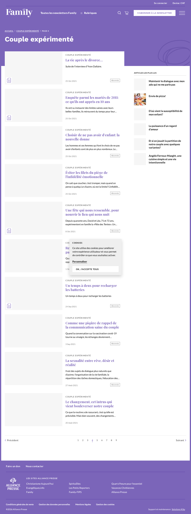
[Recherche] (120, 13)
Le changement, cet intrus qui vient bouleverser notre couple (90, 404)
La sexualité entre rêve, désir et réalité (90, 362)
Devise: (179, 3)
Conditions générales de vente (20, 504)
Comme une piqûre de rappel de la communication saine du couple (92, 325)
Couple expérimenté (27, 31)
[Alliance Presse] (13, 490)
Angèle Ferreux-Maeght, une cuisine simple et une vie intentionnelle (165, 159)
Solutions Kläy (178, 509)
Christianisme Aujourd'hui (39, 483)
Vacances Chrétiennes (122, 487)
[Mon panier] (126, 13)
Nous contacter (34, 466)
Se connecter (160, 3)
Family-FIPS (75, 492)
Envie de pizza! (157, 96)
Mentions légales (83, 504)
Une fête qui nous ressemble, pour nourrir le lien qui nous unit (92, 212)
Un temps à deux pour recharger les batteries (91, 287)
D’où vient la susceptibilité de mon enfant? (165, 112)
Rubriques (90, 12)
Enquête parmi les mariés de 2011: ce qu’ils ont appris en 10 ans (92, 99)
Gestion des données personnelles (54, 504)
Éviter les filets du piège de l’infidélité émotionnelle (87, 174)
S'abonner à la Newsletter (154, 13)
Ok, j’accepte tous (87, 269)
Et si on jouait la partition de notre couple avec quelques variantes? (165, 144)
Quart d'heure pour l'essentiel (126, 483)
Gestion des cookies (105, 504)
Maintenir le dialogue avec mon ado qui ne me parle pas (167, 83)
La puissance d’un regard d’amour (163, 127)
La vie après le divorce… (84, 60)
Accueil (9, 31)
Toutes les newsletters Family (59, 12)
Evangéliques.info (35, 487)
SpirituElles (75, 483)
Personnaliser (79, 261)
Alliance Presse (119, 492)
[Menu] (182, 13)
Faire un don (13, 466)
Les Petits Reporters (79, 487)
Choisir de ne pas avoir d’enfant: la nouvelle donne (93, 137)
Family (29, 492)
